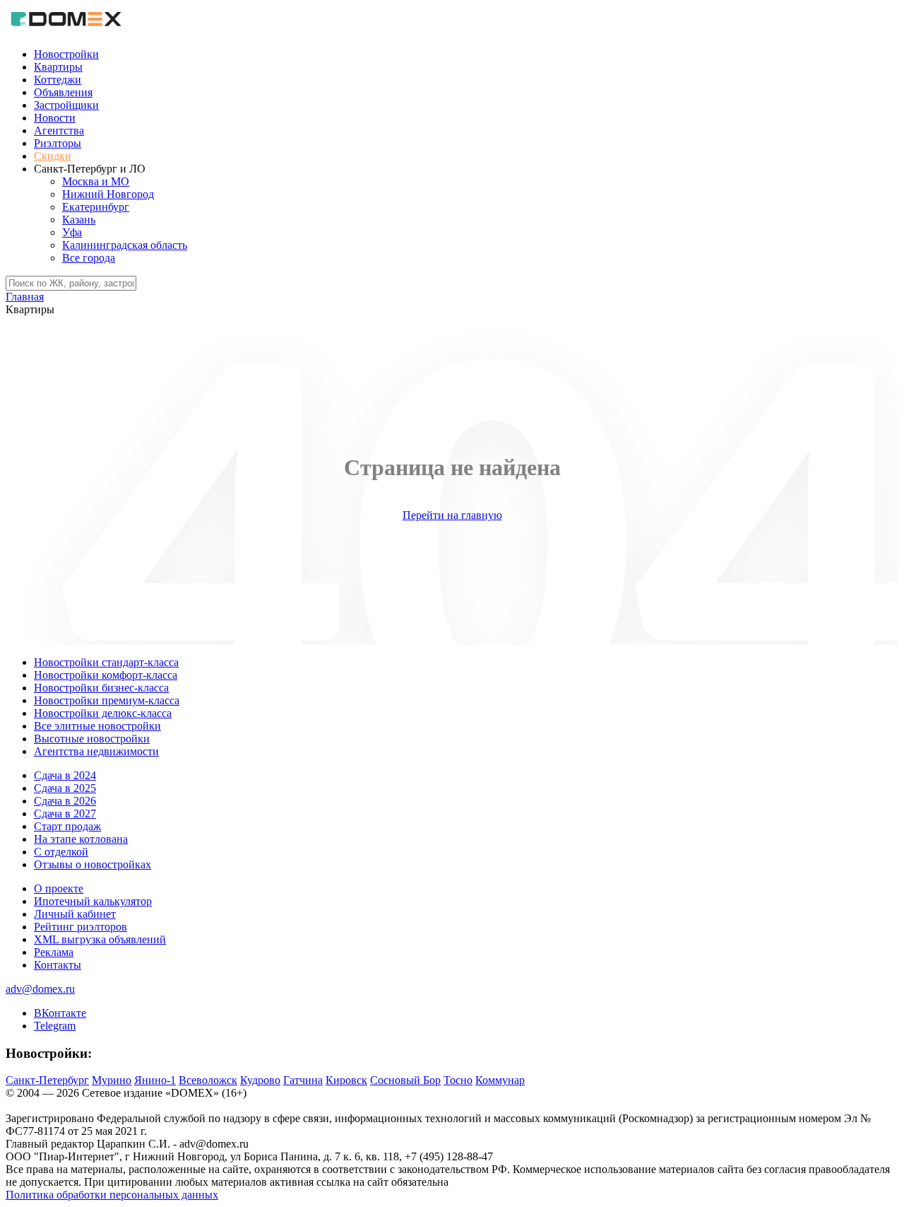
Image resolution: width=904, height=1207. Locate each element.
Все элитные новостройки (97, 726)
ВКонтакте (60, 1013)
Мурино (111, 1080)
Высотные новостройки (92, 739)
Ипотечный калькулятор (93, 901)
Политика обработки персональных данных (112, 1195)
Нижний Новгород (108, 194)
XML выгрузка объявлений (100, 939)
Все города (88, 258)
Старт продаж (67, 826)
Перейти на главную (452, 515)
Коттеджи (57, 80)
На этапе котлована (81, 839)
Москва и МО (95, 181)
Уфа (72, 232)
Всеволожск (208, 1080)
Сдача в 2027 (65, 813)
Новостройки (66, 54)
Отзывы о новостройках (92, 864)
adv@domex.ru (40, 989)
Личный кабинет (75, 914)
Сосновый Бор (405, 1080)
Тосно (458, 1080)
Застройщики (66, 105)
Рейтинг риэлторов (80, 927)
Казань (78, 220)
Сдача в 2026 (65, 801)
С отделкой (61, 852)
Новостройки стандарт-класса (106, 662)
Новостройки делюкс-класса (103, 713)
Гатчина (303, 1080)
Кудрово (260, 1080)
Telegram (55, 1026)
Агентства (59, 130)
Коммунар (500, 1080)
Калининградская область (124, 245)
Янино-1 (155, 1080)
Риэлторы (57, 143)
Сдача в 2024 (65, 775)
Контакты (57, 965)
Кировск (346, 1080)
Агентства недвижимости (96, 751)
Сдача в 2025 (65, 788)
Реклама (53, 952)
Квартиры (58, 67)
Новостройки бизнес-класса (101, 688)
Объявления (63, 92)
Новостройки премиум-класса (106, 700)
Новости (55, 118)
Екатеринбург (95, 207)
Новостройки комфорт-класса (105, 675)
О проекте (58, 888)
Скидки (52, 156)
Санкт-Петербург (47, 1080)
